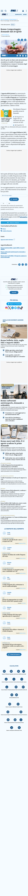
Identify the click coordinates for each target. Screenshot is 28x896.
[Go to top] (25, 891)
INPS (3, 598)
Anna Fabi (24, 603)
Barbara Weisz (23, 558)
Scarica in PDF (23, 56)
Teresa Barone (5, 34)
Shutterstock (24, 53)
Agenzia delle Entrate (8, 476)
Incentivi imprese (8, 385)
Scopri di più (18, 14)
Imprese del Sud (6, 583)
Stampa (17, 56)
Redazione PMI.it (22, 543)
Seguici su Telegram (14, 222)
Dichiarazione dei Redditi (8, 515)
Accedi (24, 14)
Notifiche (26, 56)
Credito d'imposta (7, 231)
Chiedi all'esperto (15, 654)
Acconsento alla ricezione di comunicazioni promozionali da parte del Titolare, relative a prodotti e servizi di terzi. (12, 207)
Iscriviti (14, 292)
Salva (20, 56)
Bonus (12, 24)
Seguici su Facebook (15, 303)
